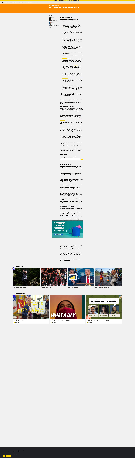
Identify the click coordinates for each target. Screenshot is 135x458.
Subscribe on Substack (58, 234)
